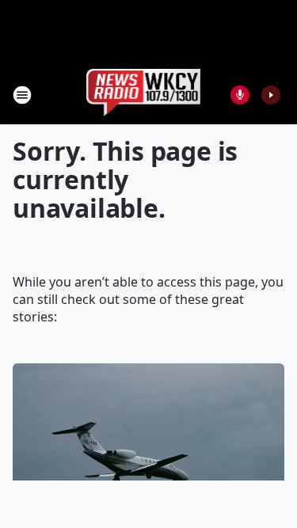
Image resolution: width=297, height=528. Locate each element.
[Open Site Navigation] (22, 94)
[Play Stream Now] (270, 94)
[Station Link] (143, 94)
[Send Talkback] (239, 94)
